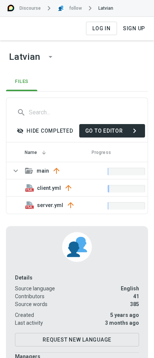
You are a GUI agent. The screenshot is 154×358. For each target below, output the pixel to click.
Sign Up (134, 28)
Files (21, 81)
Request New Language (77, 340)
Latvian (105, 8)
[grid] (77, 188)
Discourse (30, 8)
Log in (101, 28)
